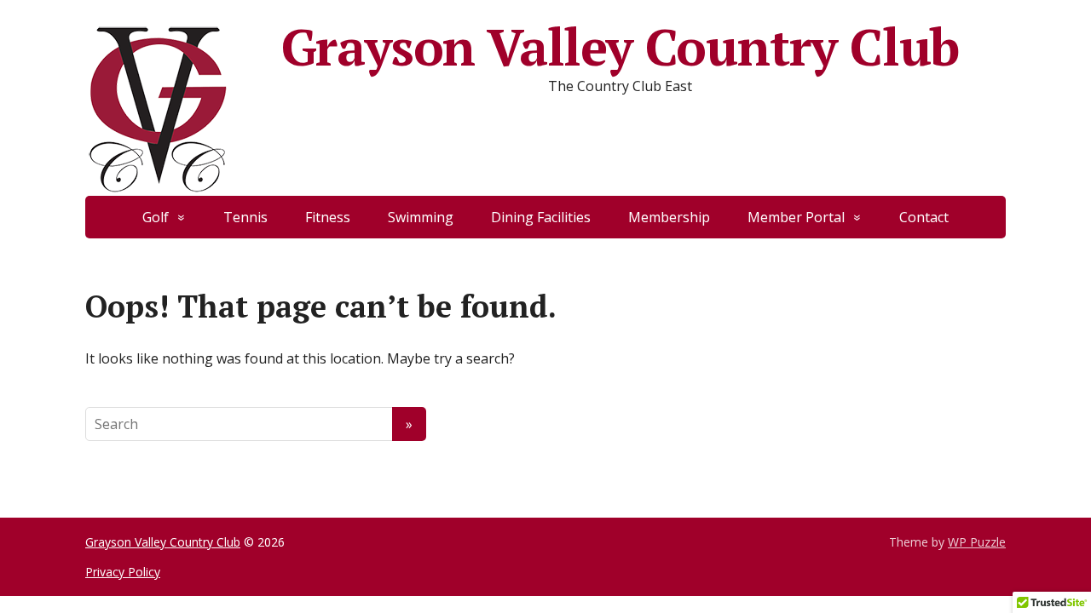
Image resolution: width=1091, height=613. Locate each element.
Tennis (245, 217)
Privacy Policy (122, 572)
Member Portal (796, 217)
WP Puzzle (977, 542)
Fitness (327, 217)
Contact (924, 217)
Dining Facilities (541, 217)
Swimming (420, 217)
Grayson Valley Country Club (620, 47)
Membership (669, 217)
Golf (155, 217)
